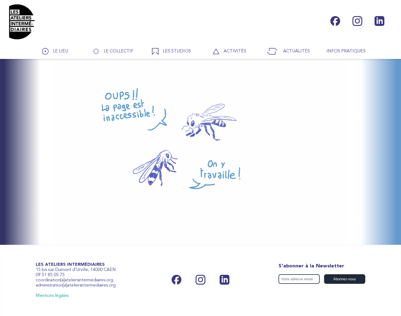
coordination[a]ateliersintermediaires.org (74, 280)
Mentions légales (52, 296)
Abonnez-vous (344, 279)
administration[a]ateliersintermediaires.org (76, 285)
